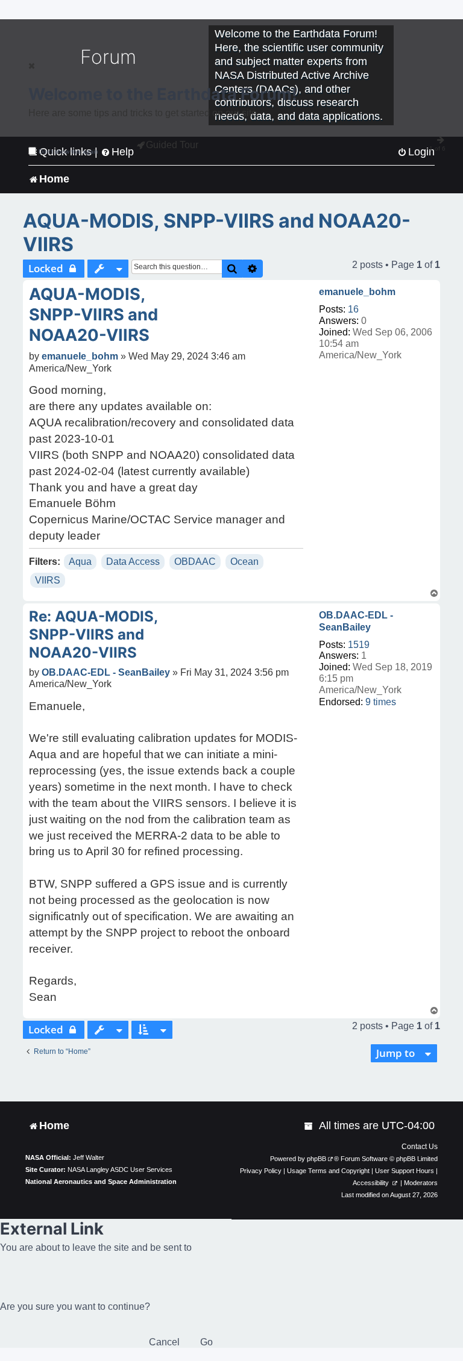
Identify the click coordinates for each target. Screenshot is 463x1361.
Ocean (244, 561)
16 (353, 309)
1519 (359, 645)
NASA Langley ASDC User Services (120, 1169)
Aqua (80, 561)
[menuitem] (309, 1126)
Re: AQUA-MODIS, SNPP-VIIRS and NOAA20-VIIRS (93, 634)
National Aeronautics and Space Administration (101, 1181)
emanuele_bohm (357, 292)
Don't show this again (68, 151)
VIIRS (47, 580)
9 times (380, 702)
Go (206, 1342)
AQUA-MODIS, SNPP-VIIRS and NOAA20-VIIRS (217, 232)
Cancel (164, 1342)
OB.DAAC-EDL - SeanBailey (356, 621)
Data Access (133, 561)
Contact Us (420, 1146)
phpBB (316, 1158)
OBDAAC (195, 561)
